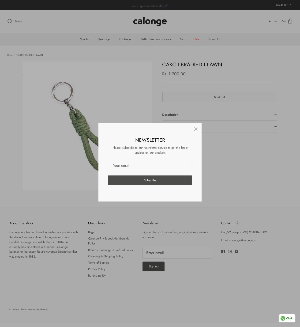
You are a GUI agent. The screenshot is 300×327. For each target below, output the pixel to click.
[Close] (196, 129)
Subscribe (150, 180)
